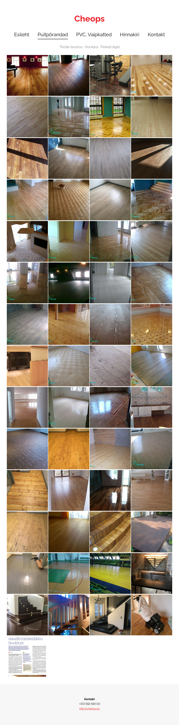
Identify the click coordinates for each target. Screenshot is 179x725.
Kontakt (156, 34)
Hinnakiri (129, 34)
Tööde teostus (71, 47)
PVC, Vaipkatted (94, 34)
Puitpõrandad (53, 34)
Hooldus (91, 47)
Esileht (21, 34)
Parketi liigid (110, 47)
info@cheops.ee (89, 708)
